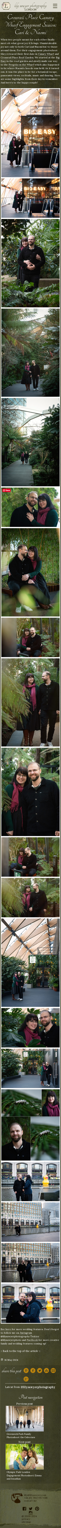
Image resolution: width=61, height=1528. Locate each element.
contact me (30, 1500)
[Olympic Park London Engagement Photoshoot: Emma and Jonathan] (25, 1456)
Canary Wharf (46, 53)
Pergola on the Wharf (21, 64)
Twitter (34, 1336)
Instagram (26, 1332)
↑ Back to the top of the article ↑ (20, 1351)
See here (6, 1329)
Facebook (32, 1340)
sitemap (26, 1521)
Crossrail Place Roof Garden (17, 57)
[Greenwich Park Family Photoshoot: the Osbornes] (25, 1418)
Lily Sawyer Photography (30, 6)
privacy (26, 1518)
